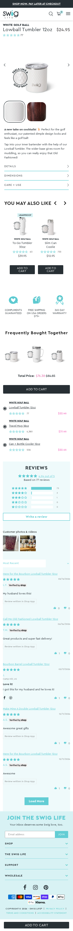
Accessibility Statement (52, 913)
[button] (11, 35)
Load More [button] (36, 801)
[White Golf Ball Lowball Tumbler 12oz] (14, 111)
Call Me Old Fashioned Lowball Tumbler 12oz (30, 619)
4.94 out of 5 (47, 476)
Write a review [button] (36, 516)
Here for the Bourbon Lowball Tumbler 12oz (30, 574)
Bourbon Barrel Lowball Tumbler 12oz (26, 664)
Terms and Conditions (20, 913)
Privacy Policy (55, 909)
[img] (11, 579)
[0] (58, 14)
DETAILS (10, 166)
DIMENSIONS (13, 175)
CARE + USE (12, 185)
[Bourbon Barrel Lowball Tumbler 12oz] (36, 111)
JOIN (61, 834)
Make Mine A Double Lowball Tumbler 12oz (29, 708)
